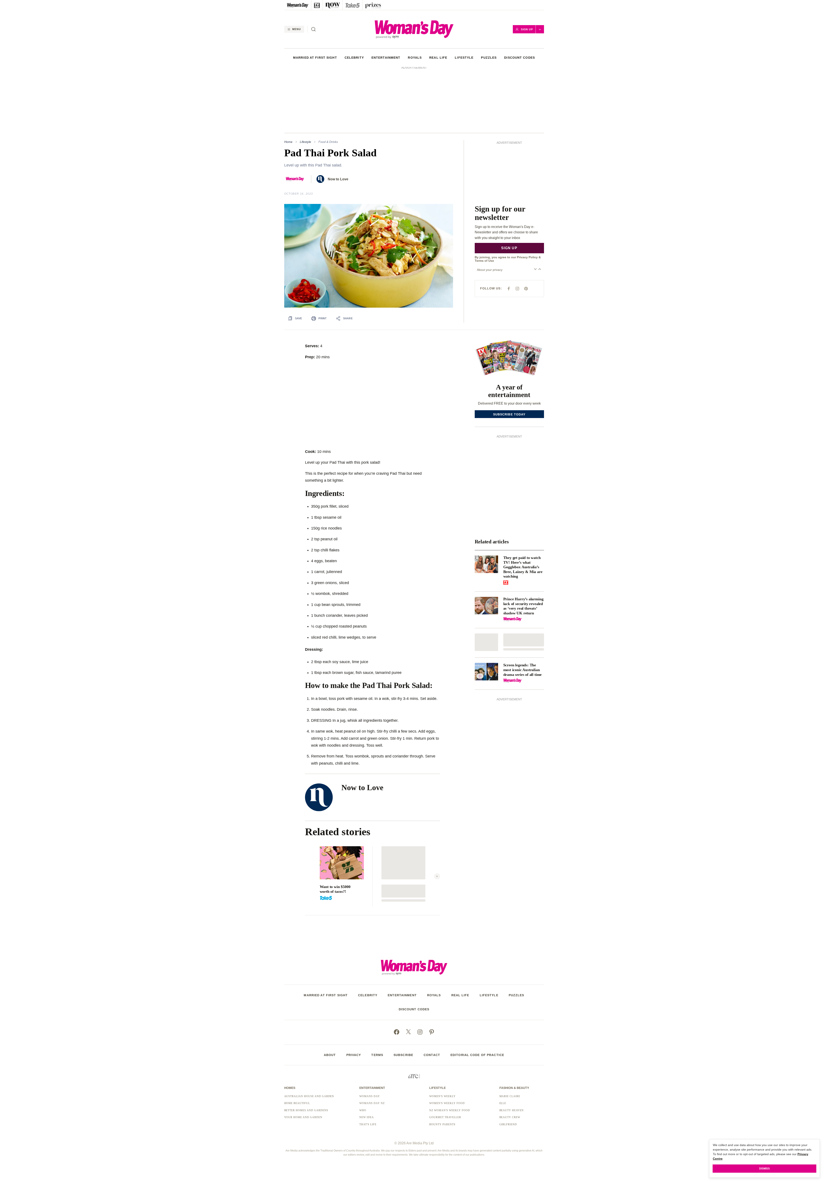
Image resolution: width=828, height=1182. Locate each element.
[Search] (313, 29)
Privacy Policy (527, 133)
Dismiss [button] (764, 1168)
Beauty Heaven (511, 1051)
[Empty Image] (486, 583)
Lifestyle (464, 57)
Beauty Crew (509, 1057)
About (330, 995)
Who (362, 1051)
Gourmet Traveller (445, 1057)
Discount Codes (519, 57)
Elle (502, 1043)
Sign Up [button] (527, 29)
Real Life (438, 57)
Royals (415, 57)
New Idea (366, 1057)
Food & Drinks (328, 82)
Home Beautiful (297, 1043)
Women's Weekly (442, 1036)
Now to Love (338, 120)
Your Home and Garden (303, 1057)
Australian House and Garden (309, 1036)
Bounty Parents (442, 1065)
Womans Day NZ (371, 1043)
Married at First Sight (315, 57)
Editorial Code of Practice (477, 995)
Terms (377, 995)
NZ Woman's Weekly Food (449, 1051)
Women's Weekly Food (447, 1043)
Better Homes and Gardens (306, 1051)
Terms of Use (484, 137)
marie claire (509, 1036)
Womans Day (369, 1036)
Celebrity (354, 57)
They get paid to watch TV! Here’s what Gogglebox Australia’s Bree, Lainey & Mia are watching (522, 507)
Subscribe (403, 995)
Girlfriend (508, 1065)
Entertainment (385, 57)
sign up (509, 124)
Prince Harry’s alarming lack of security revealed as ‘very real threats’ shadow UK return (523, 547)
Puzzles (489, 57)
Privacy (353, 995)
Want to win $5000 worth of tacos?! (335, 829)
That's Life (367, 1065)
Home (288, 82)
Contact (432, 995)
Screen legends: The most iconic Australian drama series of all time (522, 610)
